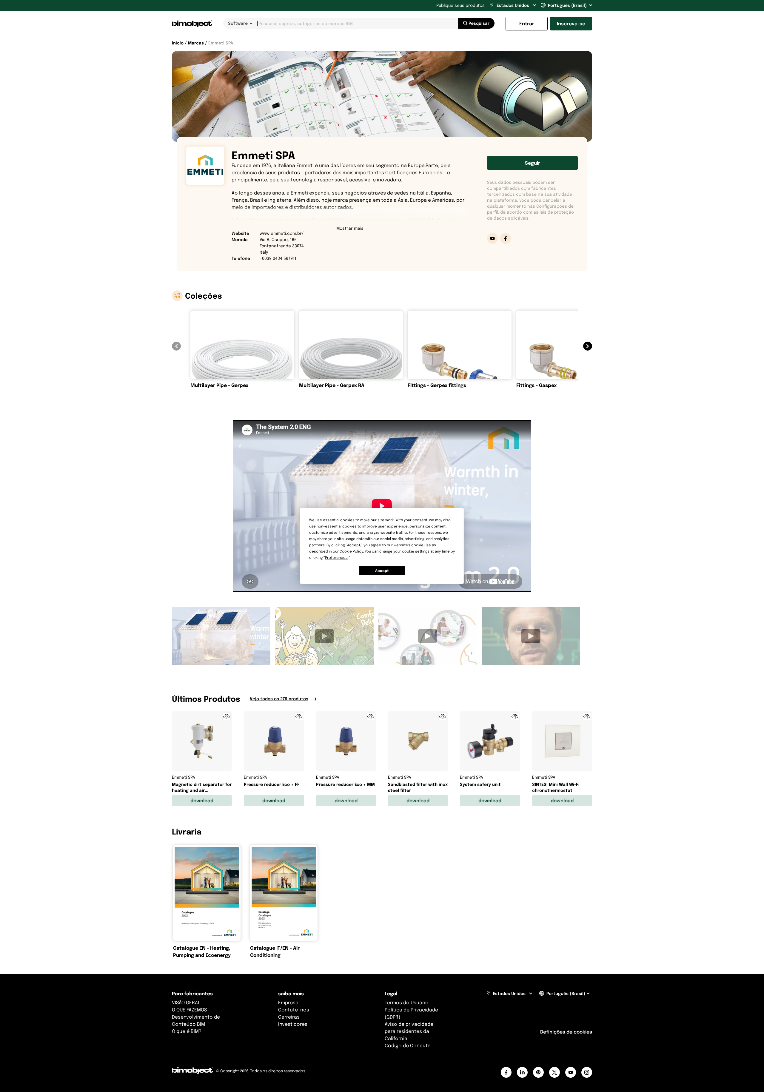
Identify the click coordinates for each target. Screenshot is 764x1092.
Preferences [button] (336, 557)
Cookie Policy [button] (351, 551)
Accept (382, 571)
